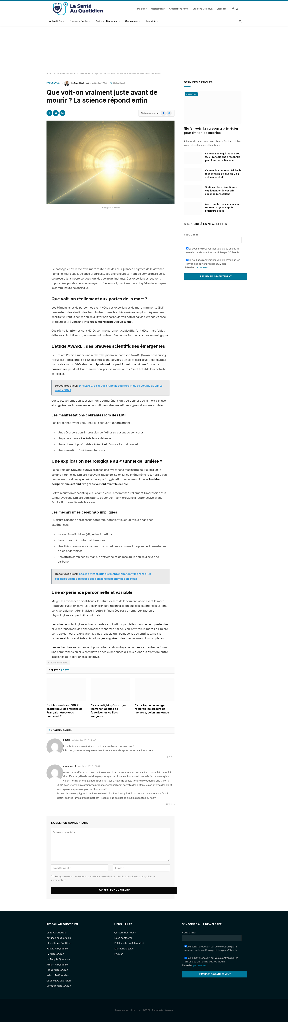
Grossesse (131, 21)
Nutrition (191, 94)
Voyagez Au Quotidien (58, 985)
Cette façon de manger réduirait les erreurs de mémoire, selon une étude (152, 709)
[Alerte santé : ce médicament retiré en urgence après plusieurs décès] (193, 208)
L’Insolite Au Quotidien (58, 943)
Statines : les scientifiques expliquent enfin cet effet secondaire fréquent (221, 190)
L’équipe (118, 953)
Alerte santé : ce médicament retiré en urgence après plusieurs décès (222, 207)
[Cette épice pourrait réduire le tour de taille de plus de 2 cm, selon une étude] (193, 174)
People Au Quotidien (57, 948)
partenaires (201, 267)
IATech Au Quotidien (57, 975)
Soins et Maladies (106, 21)
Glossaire (221, 8)
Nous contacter (123, 937)
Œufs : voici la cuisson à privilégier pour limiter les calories (211, 131)
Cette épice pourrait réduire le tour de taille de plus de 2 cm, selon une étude (223, 173)
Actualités (55, 21)
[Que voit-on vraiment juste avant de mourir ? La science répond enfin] (110, 162)
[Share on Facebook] (49, 113)
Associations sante (178, 8)
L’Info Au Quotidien (56, 932)
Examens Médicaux (202, 8)
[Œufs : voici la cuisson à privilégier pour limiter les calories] (213, 107)
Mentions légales (124, 948)
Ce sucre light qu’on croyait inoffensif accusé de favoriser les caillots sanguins (109, 711)
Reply (169, 757)
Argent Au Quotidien (57, 964)
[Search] (240, 21)
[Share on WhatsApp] (62, 113)
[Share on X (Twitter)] (56, 113)
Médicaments (158, 8)
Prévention (53, 83)
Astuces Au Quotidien (58, 937)
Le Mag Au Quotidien (58, 959)
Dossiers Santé (79, 21)
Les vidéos (152, 21)
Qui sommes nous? (125, 932)
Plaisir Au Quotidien (57, 969)
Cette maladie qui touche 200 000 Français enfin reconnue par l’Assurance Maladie (222, 157)
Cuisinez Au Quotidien (58, 980)
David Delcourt (81, 83)
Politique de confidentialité (129, 943)
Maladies (141, 8)
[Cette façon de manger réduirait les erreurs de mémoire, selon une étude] (154, 689)
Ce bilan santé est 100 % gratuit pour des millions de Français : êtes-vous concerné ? (64, 710)
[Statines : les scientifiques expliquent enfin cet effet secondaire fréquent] (193, 191)
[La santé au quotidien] (77, 8)
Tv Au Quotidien (55, 953)
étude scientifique (58, 662)
